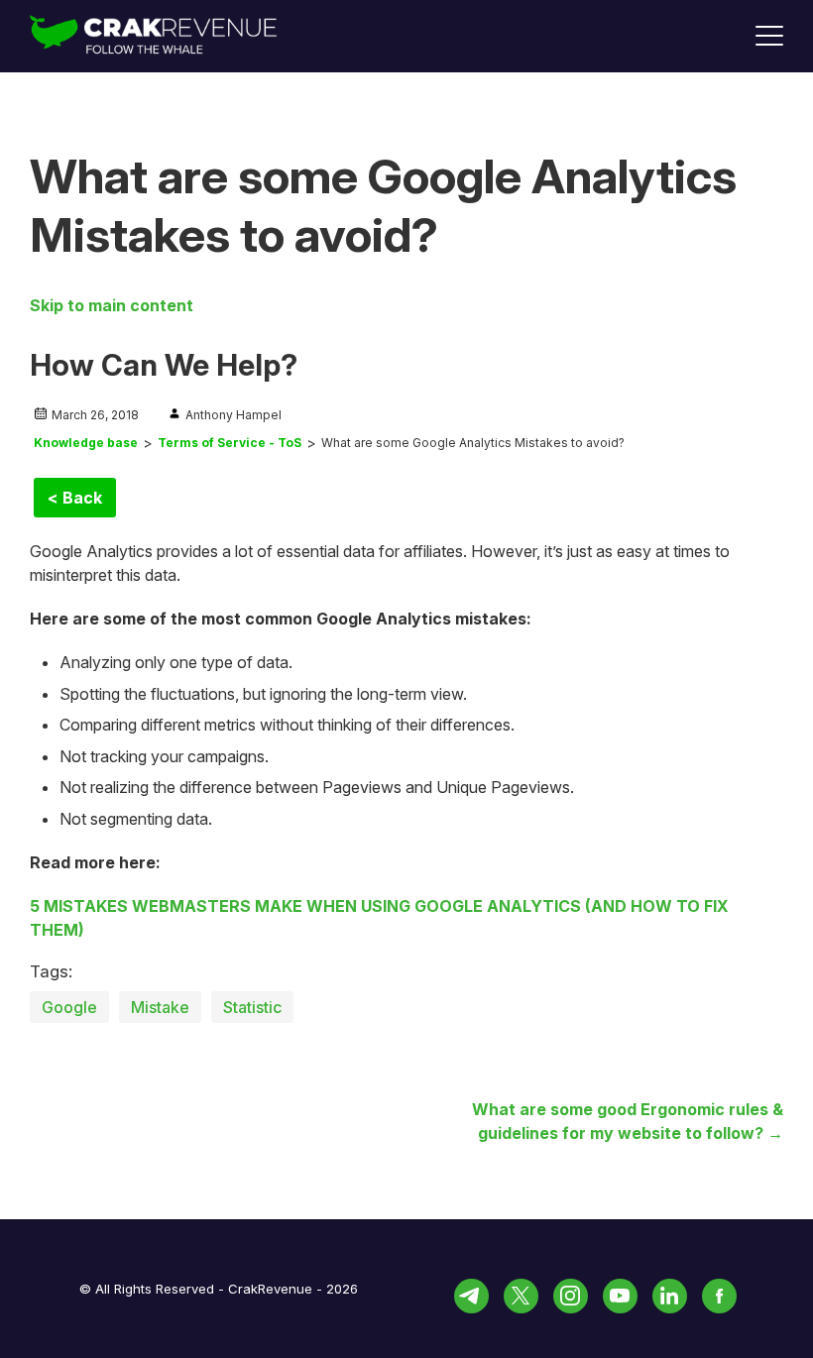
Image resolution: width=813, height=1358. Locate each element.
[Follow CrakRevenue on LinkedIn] (669, 1296)
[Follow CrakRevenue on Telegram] (471, 1296)
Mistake (160, 1007)
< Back (75, 498)
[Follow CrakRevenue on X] (521, 1296)
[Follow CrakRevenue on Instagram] (570, 1296)
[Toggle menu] (769, 36)
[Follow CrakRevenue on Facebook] (719, 1296)
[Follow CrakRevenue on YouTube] (620, 1296)
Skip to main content (111, 305)
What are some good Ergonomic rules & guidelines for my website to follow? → (627, 1121)
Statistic (252, 1007)
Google (69, 1007)
